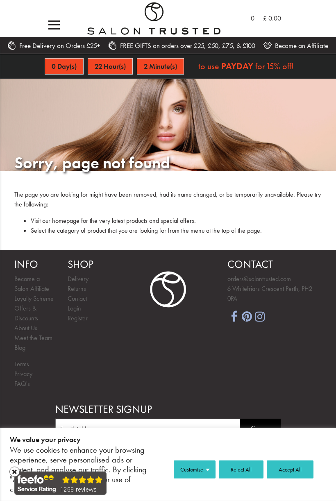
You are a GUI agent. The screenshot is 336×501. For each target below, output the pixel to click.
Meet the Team (33, 337)
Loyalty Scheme (34, 298)
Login (74, 308)
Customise (191, 469)
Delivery (78, 278)
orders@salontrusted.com (259, 278)
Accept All (290, 469)
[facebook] (234, 315)
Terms (21, 364)
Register (78, 318)
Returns (77, 288)
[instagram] (260, 315)
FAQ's (22, 383)
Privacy (23, 374)
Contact (77, 298)
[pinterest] (247, 315)
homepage (65, 220)
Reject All (241, 469)
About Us (25, 328)
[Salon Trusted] (154, 18)
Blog (19, 347)
